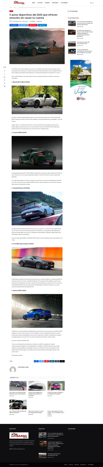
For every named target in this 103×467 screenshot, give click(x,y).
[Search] (91, 2)
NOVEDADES (55, 2)
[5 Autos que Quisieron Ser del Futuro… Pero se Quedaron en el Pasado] (56, 404)
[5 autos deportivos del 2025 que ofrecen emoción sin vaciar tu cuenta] (37, 46)
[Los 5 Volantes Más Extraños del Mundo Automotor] (18, 404)
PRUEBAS (47, 2)
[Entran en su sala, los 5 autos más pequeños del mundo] (37, 404)
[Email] (4, 86)
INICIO (33, 2)
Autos (11, 11)
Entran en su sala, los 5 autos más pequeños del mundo (36, 411)
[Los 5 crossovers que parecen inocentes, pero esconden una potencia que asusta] (72, 23)
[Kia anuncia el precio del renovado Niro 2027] (72, 43)
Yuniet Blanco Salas (18, 21)
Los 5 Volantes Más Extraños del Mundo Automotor (17, 411)
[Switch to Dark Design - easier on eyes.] (93, 2)
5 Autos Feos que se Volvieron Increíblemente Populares (55, 393)
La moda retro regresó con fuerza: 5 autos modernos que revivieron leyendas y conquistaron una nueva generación (85, 33)
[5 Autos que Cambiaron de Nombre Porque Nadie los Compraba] (37, 386)
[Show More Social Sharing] (48, 25)
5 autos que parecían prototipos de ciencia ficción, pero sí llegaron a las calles (84, 51)
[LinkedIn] (4, 77)
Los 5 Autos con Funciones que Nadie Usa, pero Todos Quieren (17, 393)
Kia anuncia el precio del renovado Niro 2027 (83, 42)
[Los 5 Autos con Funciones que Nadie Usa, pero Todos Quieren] (18, 386)
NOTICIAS (40, 2)
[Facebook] (4, 71)
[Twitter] (4, 74)
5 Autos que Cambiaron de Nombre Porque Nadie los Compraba (35, 394)
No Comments (32, 21)
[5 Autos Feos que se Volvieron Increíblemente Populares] (56, 386)
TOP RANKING (64, 2)
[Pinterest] (4, 80)
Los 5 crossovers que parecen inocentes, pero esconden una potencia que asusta (85, 23)
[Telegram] (4, 83)
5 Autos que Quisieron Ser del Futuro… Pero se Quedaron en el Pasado (56, 412)
